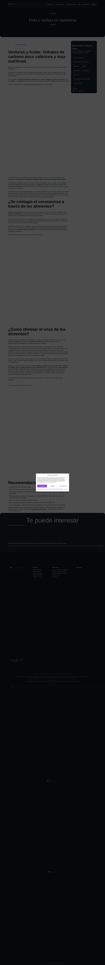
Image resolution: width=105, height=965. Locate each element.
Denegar (52, 485)
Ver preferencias (63, 485)
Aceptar (42, 485)
